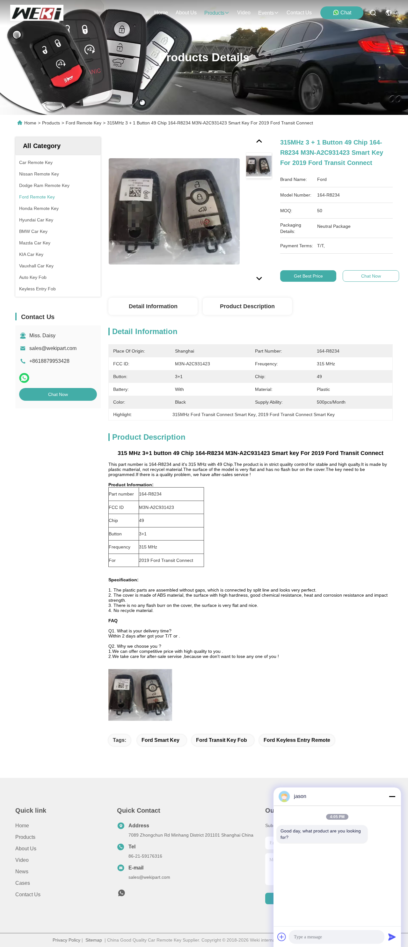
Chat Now (58, 394)
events (266, 13)
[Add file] (281, 937)
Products (51, 122)
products (214, 13)
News (21, 871)
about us (186, 12)
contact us (299, 12)
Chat (345, 12)
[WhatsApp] (24, 378)
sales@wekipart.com (52, 348)
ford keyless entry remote (297, 740)
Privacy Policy (66, 940)
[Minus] (392, 796)
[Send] (392, 937)
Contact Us (27, 894)
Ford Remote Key (83, 122)
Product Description (247, 306)
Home (161, 12)
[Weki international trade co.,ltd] (36, 13)
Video (22, 860)
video (244, 12)
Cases (22, 883)
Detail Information (153, 306)
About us (25, 848)
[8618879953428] (121, 894)
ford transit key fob (221, 740)
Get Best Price (308, 276)
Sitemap (93, 940)
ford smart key (160, 740)
